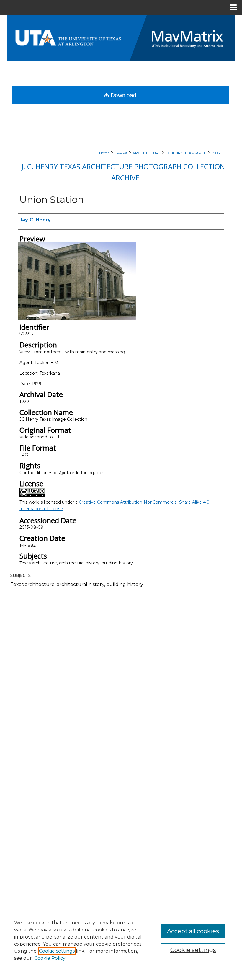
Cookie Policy (50, 958)
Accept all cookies (193, 931)
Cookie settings (57, 951)
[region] (121, 940)
